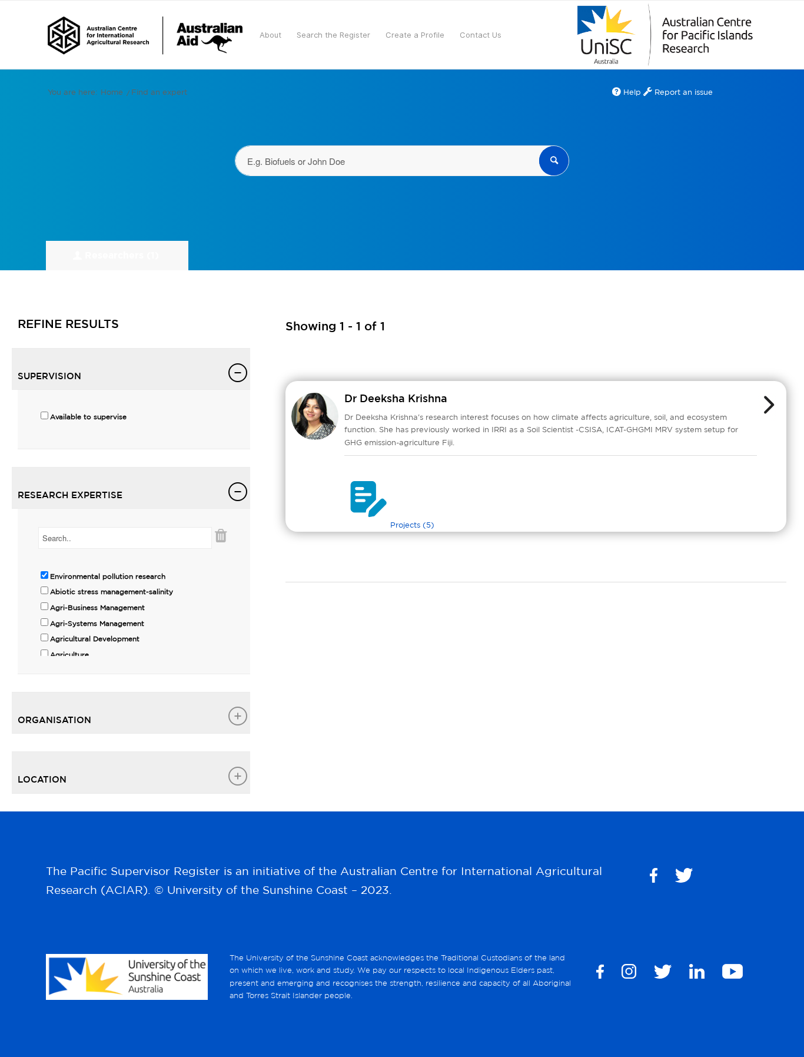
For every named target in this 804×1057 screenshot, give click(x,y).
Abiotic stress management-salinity (111, 591)
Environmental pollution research (107, 576)
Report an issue (682, 92)
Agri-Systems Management (97, 623)
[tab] (131, 369)
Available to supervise (88, 416)
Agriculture (69, 654)
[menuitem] (145, 35)
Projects (412, 525)
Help (631, 92)
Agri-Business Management (97, 607)
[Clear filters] (221, 544)
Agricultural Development (94, 638)
